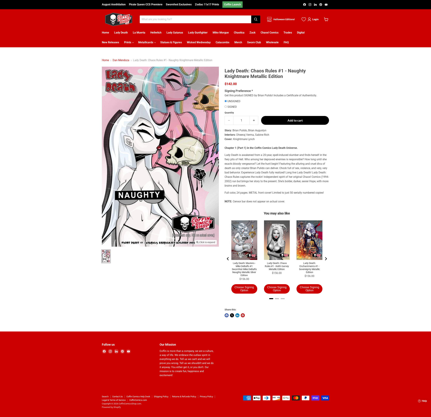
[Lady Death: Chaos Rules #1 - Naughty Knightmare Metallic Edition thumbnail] (106, 256)
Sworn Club (254, 42)
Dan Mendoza (121, 60)
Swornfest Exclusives (179, 4)
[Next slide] (325, 258)
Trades (288, 32)
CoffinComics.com (138, 400)
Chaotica (239, 32)
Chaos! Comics (269, 32)
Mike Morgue (221, 32)
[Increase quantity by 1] (254, 120)
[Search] (255, 19)
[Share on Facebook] (227, 315)
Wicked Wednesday (199, 42)
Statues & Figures (171, 42)
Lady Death (121, 32)
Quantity (229, 112)
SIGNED (232, 106)
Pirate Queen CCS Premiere (145, 4)
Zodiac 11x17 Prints (207, 4)
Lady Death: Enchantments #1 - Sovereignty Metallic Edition (309, 268)
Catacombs (222, 42)
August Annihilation (114, 4)
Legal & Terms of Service (114, 400)
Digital (301, 32)
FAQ (286, 42)
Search (105, 396)
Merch (238, 42)
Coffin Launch (232, 4)
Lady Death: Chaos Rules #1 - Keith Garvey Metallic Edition (277, 266)
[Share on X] (232, 315)
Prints (128, 42)
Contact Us (117, 396)
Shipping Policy (161, 396)
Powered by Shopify (111, 407)
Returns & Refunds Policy (184, 396)
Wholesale (272, 42)
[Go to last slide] (228, 258)
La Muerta (139, 32)
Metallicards (146, 42)
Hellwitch (155, 32)
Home (105, 32)
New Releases (110, 42)
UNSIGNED (233, 101)
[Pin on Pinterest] (243, 315)
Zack (253, 32)
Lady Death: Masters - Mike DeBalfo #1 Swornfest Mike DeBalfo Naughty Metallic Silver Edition (244, 269)
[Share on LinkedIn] (237, 315)
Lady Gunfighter (198, 32)
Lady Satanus (175, 32)
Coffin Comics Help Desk (138, 396)
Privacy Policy (206, 396)
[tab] (271, 298)
